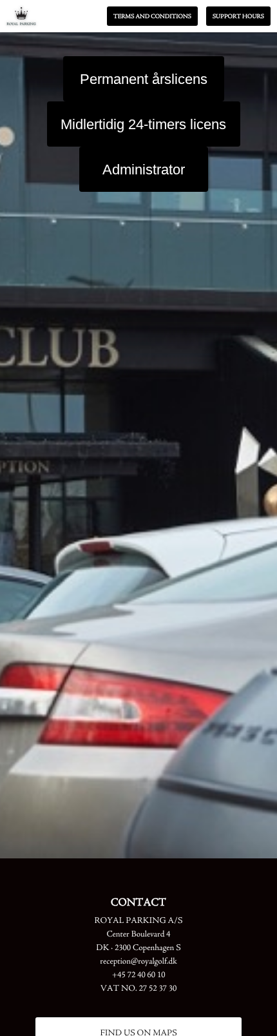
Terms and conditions (152, 16)
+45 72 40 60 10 (139, 975)
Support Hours (238, 16)
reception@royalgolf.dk (138, 962)
